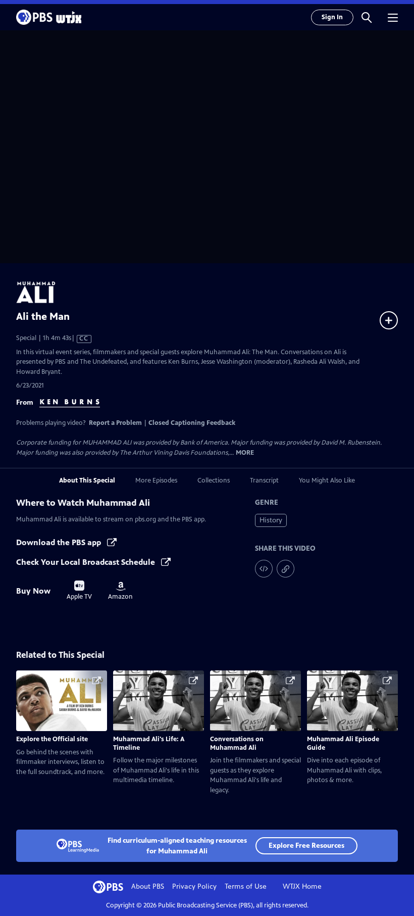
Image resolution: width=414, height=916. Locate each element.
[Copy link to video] (285, 568)
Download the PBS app (59, 542)
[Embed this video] (264, 568)
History (271, 520)
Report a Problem (115, 423)
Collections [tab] (213, 480)
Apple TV (79, 591)
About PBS (147, 886)
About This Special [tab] (87, 480)
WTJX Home (302, 886)
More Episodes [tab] (156, 480)
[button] (366, 17)
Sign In (332, 17)
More (245, 453)
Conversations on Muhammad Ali (237, 743)
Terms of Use (246, 886)
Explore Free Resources (306, 845)
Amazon (120, 591)
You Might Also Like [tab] (327, 480)
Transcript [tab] (264, 480)
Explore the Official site (52, 739)
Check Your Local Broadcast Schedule (86, 562)
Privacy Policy (194, 886)
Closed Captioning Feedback (191, 423)
